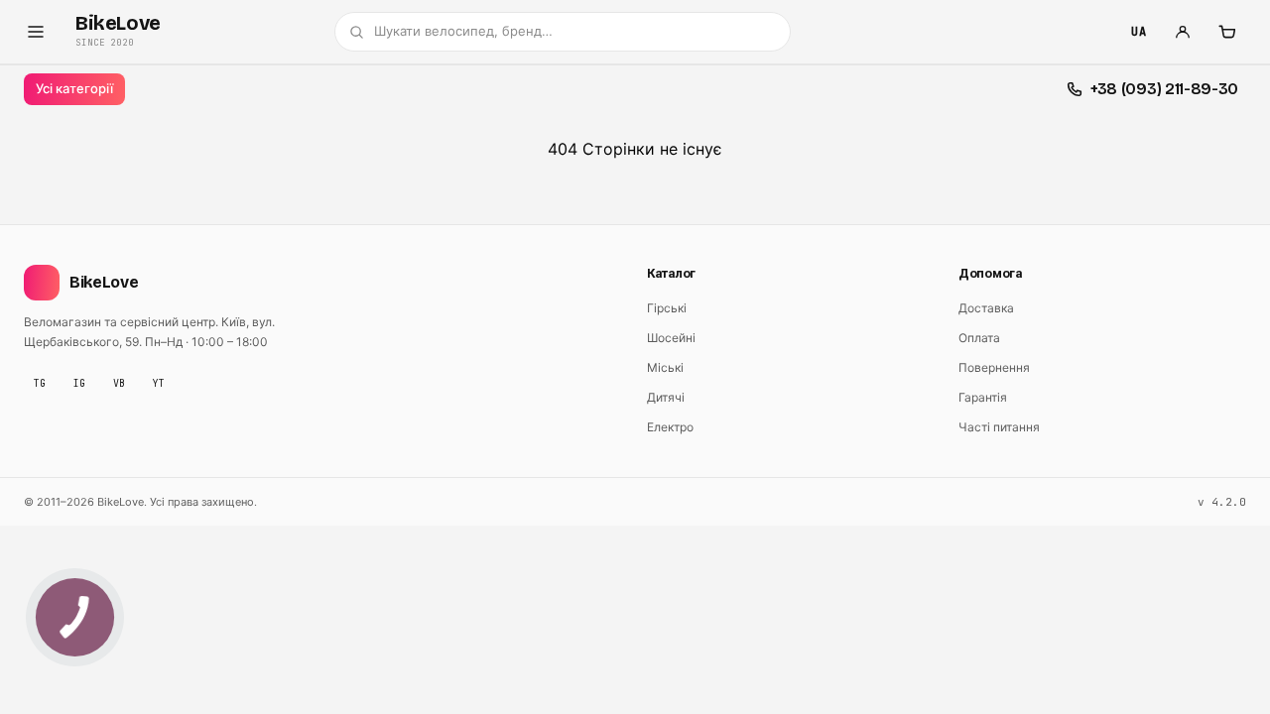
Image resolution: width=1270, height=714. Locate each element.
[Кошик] (1226, 32)
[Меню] (36, 32)
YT (159, 383)
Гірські (667, 307)
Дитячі (666, 397)
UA (1138, 32)
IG (79, 383)
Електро (670, 426)
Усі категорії (74, 88)
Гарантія (982, 397)
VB (119, 383)
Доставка (986, 307)
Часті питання (999, 426)
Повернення (994, 367)
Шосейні (671, 337)
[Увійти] (1183, 32)
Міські (665, 367)
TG (40, 383)
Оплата (979, 337)
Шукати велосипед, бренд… (463, 31)
